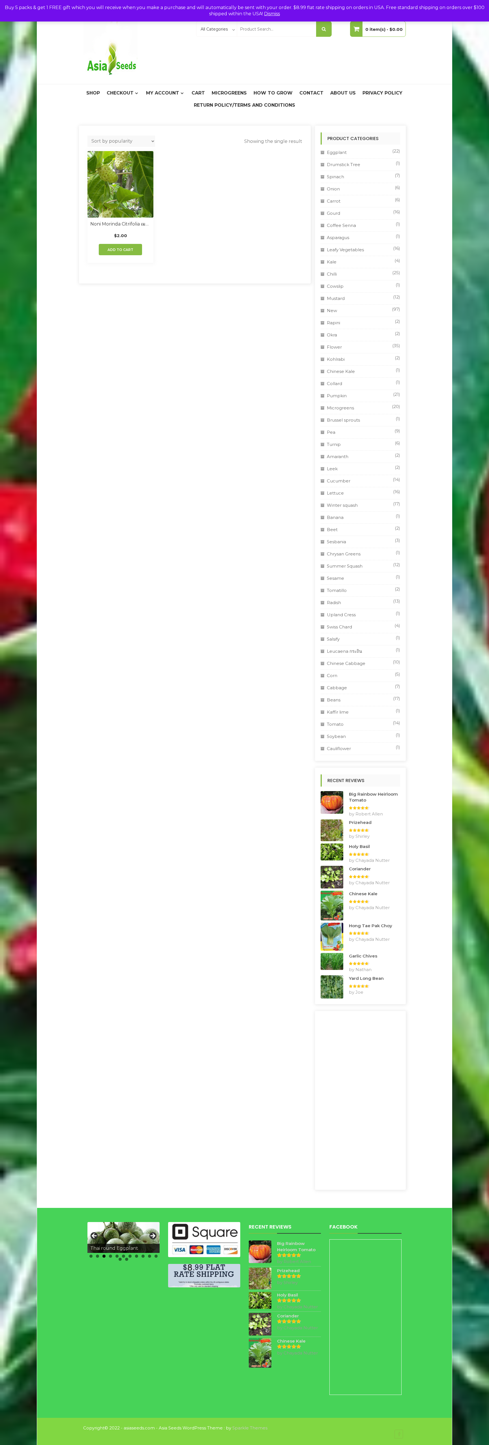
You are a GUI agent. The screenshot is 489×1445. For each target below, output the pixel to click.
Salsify (333, 639)
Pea (331, 432)
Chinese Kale (341, 371)
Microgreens (229, 93)
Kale (331, 262)
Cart (198, 93)
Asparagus (338, 237)
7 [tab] (130, 1256)
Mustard (336, 298)
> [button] (152, 1236)
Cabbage (337, 687)
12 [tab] (120, 1259)
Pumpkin (337, 395)
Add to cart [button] (120, 250)
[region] (123, 1237)
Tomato (335, 724)
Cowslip (335, 286)
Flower (334, 347)
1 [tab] (91, 1256)
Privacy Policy (382, 93)
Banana (335, 517)
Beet (332, 529)
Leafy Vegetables (345, 249)
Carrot (333, 201)
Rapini (333, 322)
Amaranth (337, 456)
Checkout (120, 93)
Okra (332, 335)
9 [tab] (143, 1256)
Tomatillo (337, 590)
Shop (93, 93)
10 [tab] (149, 1256)
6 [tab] (123, 1256)
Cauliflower (339, 748)
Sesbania (336, 541)
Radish (334, 602)
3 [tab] (104, 1256)
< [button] (94, 1236)
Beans (333, 700)
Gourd (333, 213)
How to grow (273, 93)
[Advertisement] (360, 1100)
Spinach (335, 176)
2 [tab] (97, 1256)
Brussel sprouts (343, 420)
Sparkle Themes (249, 1428)
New (332, 310)
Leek (332, 468)
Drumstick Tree (343, 164)
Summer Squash (345, 566)
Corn (332, 675)
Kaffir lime (338, 712)
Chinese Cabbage (346, 663)
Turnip (334, 444)
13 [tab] (126, 1259)
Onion (333, 189)
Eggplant (337, 152)
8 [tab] (136, 1256)
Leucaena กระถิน (344, 651)
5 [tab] (117, 1256)
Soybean (336, 736)
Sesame (335, 578)
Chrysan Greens (344, 554)
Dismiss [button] (272, 13)
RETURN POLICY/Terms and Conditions (244, 105)
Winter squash (342, 505)
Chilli (332, 274)
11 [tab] (156, 1256)
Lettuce (335, 493)
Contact (311, 93)
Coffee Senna (341, 225)
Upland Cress (341, 614)
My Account (162, 93)
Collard (334, 383)
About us (343, 93)
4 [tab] (110, 1256)
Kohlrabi (336, 359)
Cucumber (338, 481)
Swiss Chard (339, 627)
